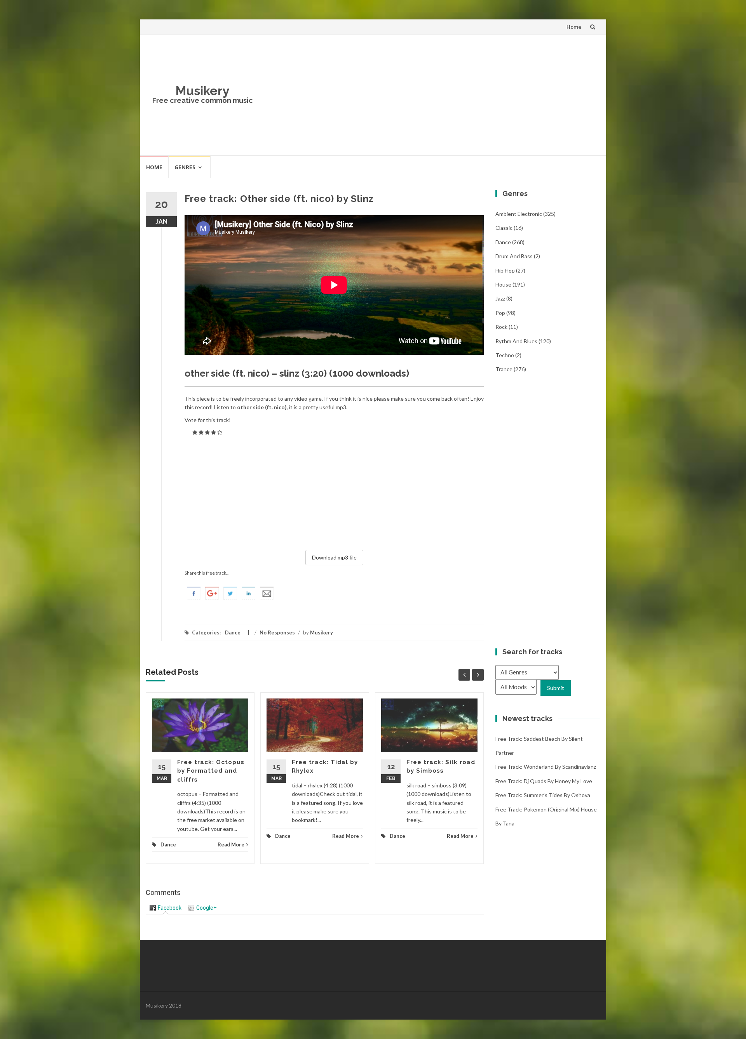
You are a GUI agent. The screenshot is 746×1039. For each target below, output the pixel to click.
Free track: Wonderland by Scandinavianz (545, 766)
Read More (231, 844)
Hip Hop (505, 270)
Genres (184, 167)
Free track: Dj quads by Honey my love (543, 781)
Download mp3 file (334, 557)
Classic (503, 227)
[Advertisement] (429, 94)
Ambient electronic (518, 213)
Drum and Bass (514, 256)
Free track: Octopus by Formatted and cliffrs (210, 771)
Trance (503, 369)
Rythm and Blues (516, 341)
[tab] (165, 908)
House (503, 284)
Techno (504, 355)
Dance (233, 632)
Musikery (203, 90)
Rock (501, 326)
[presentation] (165, 907)
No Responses (277, 632)
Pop (500, 312)
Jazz (500, 298)
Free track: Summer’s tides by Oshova (542, 795)
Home (573, 26)
